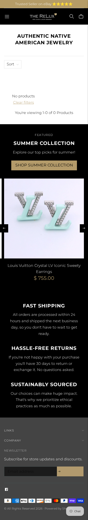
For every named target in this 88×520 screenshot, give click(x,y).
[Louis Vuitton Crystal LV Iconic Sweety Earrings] (44, 218)
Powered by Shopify (59, 508)
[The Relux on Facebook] (6, 489)
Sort (10, 64)
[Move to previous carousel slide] (4, 228)
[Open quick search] (71, 16)
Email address (19, 467)
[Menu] (7, 16)
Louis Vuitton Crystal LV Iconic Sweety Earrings (44, 268)
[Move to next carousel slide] (84, 228)
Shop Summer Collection (44, 165)
